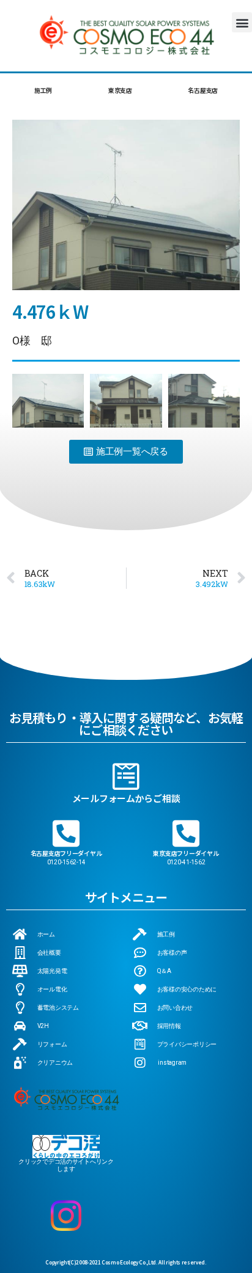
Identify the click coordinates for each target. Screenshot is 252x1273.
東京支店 (120, 90)
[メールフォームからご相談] (126, 776)
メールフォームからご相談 (126, 798)
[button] (242, 22)
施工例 (43, 90)
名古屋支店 (203, 90)
